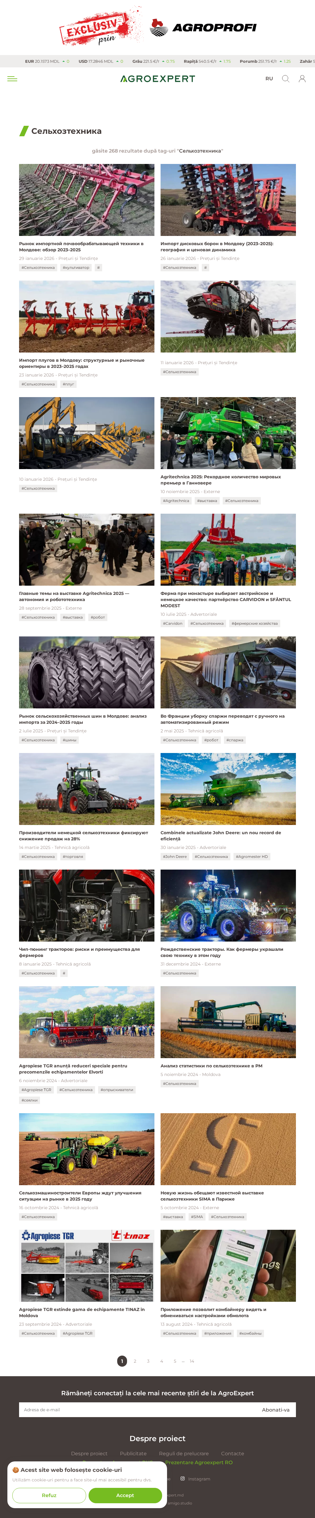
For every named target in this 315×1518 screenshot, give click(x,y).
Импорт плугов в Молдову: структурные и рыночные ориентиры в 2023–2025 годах (82, 363)
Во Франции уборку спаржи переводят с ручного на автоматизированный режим (223, 719)
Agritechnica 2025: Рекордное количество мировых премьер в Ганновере (221, 480)
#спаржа (234, 740)
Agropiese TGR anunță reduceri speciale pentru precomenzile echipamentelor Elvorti (73, 1069)
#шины (69, 740)
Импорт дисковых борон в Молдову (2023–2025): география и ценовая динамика (217, 247)
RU (269, 79)
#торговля (73, 856)
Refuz (49, 1495)
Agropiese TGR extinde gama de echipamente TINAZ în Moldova (82, 1312)
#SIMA (197, 1216)
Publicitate (133, 1453)
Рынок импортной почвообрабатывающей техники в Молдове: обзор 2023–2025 (81, 247)
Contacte (232, 1453)
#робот (98, 617)
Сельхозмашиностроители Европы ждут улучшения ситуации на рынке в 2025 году (80, 1196)
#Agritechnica (176, 500)
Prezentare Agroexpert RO (199, 1462)
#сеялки (30, 1100)
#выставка (207, 500)
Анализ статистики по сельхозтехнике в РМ (211, 1066)
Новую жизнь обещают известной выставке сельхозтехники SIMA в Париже (212, 1196)
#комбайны (250, 1333)
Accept (125, 1495)
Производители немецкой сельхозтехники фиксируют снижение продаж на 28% (83, 836)
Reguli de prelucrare (184, 1453)
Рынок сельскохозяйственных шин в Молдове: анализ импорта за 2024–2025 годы (83, 719)
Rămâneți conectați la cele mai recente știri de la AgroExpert (157, 1393)
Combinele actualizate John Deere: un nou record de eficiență (221, 836)
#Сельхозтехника (38, 267)
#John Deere (175, 856)
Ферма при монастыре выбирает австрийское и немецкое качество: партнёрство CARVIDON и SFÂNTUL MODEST (226, 599)
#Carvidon (172, 623)
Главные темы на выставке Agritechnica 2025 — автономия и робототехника (74, 596)
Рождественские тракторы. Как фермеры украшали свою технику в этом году (222, 952)
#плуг (68, 384)
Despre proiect (89, 1453)
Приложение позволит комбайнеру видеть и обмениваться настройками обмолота (213, 1312)
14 (192, 1361)
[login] (302, 79)
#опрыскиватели (117, 1089)
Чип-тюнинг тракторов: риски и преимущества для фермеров (79, 952)
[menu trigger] (11, 79)
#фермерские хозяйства (255, 623)
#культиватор (76, 267)
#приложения (217, 1333)
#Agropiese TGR (36, 1089)
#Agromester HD (252, 856)
